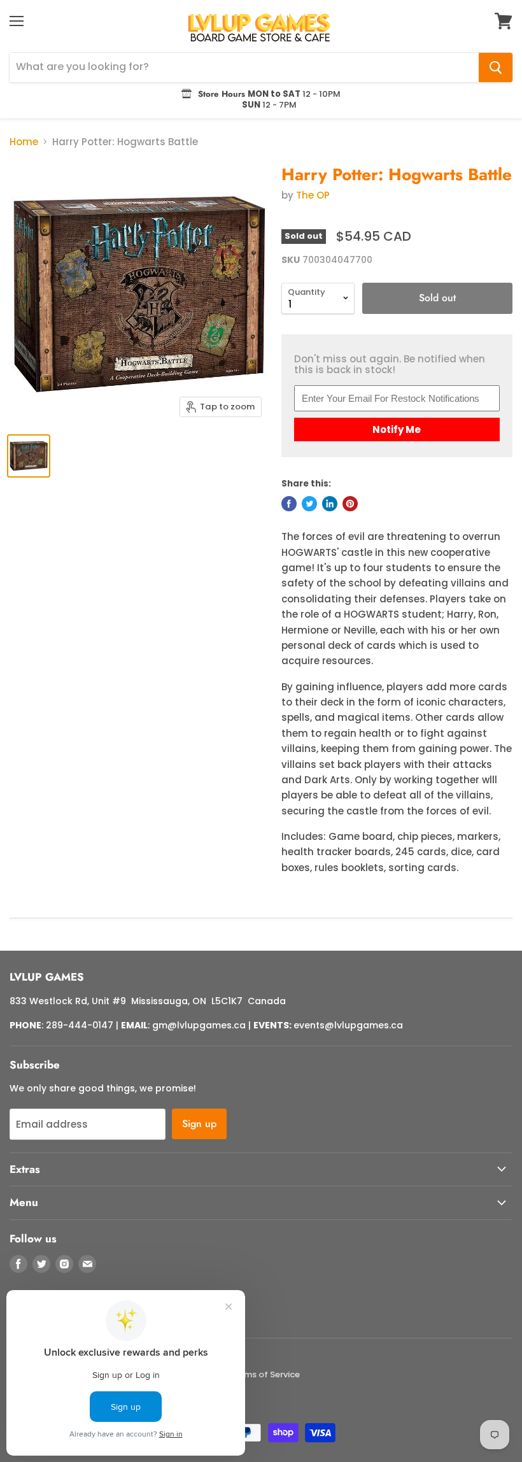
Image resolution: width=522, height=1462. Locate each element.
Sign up (199, 1123)
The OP (313, 195)
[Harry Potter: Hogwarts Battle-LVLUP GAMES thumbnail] (28, 456)
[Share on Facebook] (289, 503)
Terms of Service (265, 1374)
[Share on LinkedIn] (329, 503)
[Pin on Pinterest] (350, 503)
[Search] (495, 67)
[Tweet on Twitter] (309, 503)
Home (24, 141)
